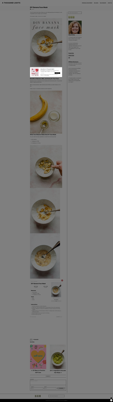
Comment (32, 379)
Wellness (33, 341)
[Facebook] (73, 17)
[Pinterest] (69, 17)
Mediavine (65, 400)
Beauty (31, 341)
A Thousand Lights (36, 339)
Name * (32, 386)
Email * (45, 386)
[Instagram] (71, 17)
